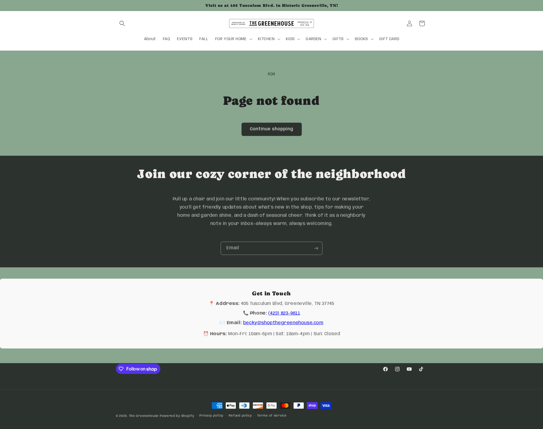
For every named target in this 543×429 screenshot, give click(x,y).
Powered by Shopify (177, 416)
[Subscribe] (316, 248)
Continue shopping (271, 129)
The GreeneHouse (144, 416)
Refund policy (240, 415)
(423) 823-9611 (284, 313)
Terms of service (271, 415)
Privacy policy (211, 415)
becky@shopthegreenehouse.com (283, 322)
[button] (122, 23)
